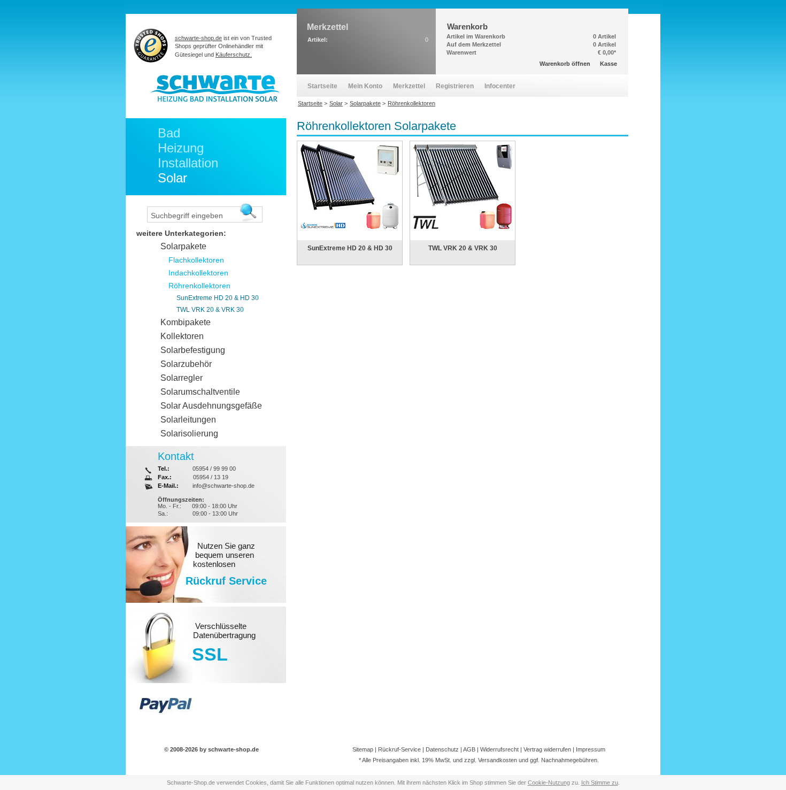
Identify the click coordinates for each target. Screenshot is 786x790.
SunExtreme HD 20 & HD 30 (349, 248)
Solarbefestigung (192, 350)
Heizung (181, 148)
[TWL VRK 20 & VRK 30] (462, 236)
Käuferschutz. (233, 54)
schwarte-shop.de (198, 38)
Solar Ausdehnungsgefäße (211, 405)
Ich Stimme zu (599, 782)
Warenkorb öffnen (565, 63)
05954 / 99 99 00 (214, 468)
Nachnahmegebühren (569, 760)
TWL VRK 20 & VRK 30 (462, 248)
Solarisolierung (189, 433)
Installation (188, 163)
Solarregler (181, 377)
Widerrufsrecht (499, 749)
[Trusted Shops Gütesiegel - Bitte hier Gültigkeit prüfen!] (151, 45)
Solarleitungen (188, 419)
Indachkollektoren (198, 273)
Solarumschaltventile (200, 391)
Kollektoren (182, 336)
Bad (169, 133)
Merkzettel (409, 86)
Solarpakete (183, 246)
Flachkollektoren (196, 260)
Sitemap (362, 749)
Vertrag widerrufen (547, 749)
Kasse (608, 63)
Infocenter (499, 86)
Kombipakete (185, 322)
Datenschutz (442, 749)
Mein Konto (365, 86)
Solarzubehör (186, 364)
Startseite (322, 86)
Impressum (590, 749)
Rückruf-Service (399, 749)
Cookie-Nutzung (549, 782)
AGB (469, 749)
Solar (172, 178)
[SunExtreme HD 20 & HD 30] (349, 236)
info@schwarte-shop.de (223, 485)
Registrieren (455, 86)
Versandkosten (497, 760)
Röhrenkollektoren (199, 285)
